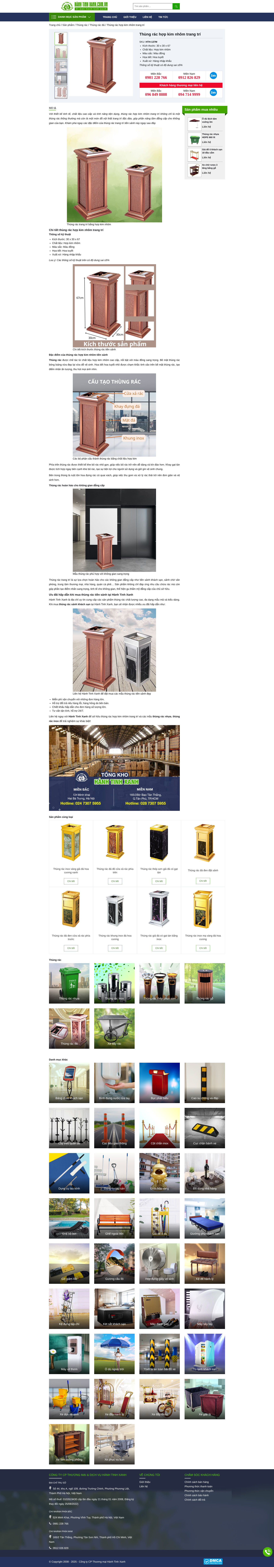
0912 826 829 (189, 77)
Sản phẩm (68, 25)
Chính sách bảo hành (197, 1495)
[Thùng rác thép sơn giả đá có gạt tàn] (159, 863)
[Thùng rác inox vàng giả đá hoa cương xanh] (71, 863)
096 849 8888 (156, 94)
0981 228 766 (156, 77)
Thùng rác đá (97, 25)
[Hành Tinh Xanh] (84, 9)
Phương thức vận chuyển (199, 1491)
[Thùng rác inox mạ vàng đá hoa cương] (203, 930)
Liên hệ (147, 17)
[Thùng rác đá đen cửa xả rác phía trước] (71, 930)
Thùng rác (82, 25)
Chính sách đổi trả (195, 1500)
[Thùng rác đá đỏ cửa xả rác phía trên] (115, 863)
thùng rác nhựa (162, 716)
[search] (176, 6)
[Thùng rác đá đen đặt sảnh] (203, 863)
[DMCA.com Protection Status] (214, 1561)
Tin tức (163, 17)
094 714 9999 (189, 94)
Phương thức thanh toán (198, 1486)
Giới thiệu (129, 17)
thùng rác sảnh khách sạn (74, 604)
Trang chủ (110, 17)
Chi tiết (71, 881)
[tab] (52, 108)
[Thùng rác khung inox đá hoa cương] (115, 930)
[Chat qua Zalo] (213, 76)
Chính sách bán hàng (197, 1482)
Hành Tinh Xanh (78, 716)
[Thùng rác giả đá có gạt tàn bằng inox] (159, 930)
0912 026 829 (60, 1548)
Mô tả (52, 108)
